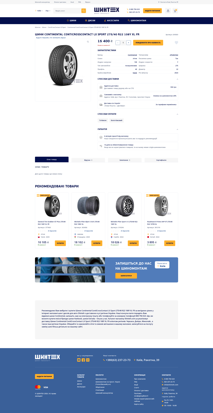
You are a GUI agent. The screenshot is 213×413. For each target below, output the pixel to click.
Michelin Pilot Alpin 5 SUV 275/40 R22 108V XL (87, 223)
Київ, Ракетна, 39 (148, 360)
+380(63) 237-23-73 (118, 360)
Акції (72, 2)
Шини (73, 21)
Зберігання (100, 387)
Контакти (166, 375)
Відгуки (87, 2)
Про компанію (140, 379)
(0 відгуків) (52, 231)
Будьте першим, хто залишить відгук (51, 38)
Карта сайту (139, 404)
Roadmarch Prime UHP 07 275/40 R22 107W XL (159, 223)
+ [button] (128, 42)
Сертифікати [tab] (161, 160)
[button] (63, 65)
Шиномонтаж (138, 21)
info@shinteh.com (171, 385)
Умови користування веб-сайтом (144, 400)
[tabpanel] (106, 168)
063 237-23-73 (134, 12)
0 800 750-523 (134, 9)
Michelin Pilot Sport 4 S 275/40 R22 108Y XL (124, 223)
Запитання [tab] (125, 160)
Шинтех (38, 27)
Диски (91, 21)
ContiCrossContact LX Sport (57, 27)
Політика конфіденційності (141, 394)
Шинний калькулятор (42, 2)
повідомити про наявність (148, 43)
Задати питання (152, 11)
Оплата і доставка (60, 2)
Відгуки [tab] (88, 160)
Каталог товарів (81, 376)
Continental (132, 55)
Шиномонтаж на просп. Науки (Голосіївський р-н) (108, 383)
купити (60, 243)
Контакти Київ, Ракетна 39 (169, 2)
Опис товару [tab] (52, 159)
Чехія (135, 73)
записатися (126, 276)
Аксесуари (113, 21)
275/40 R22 (174, 55)
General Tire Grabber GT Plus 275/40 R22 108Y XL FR (52, 223)
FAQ (79, 2)
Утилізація (100, 390)
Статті (136, 388)
